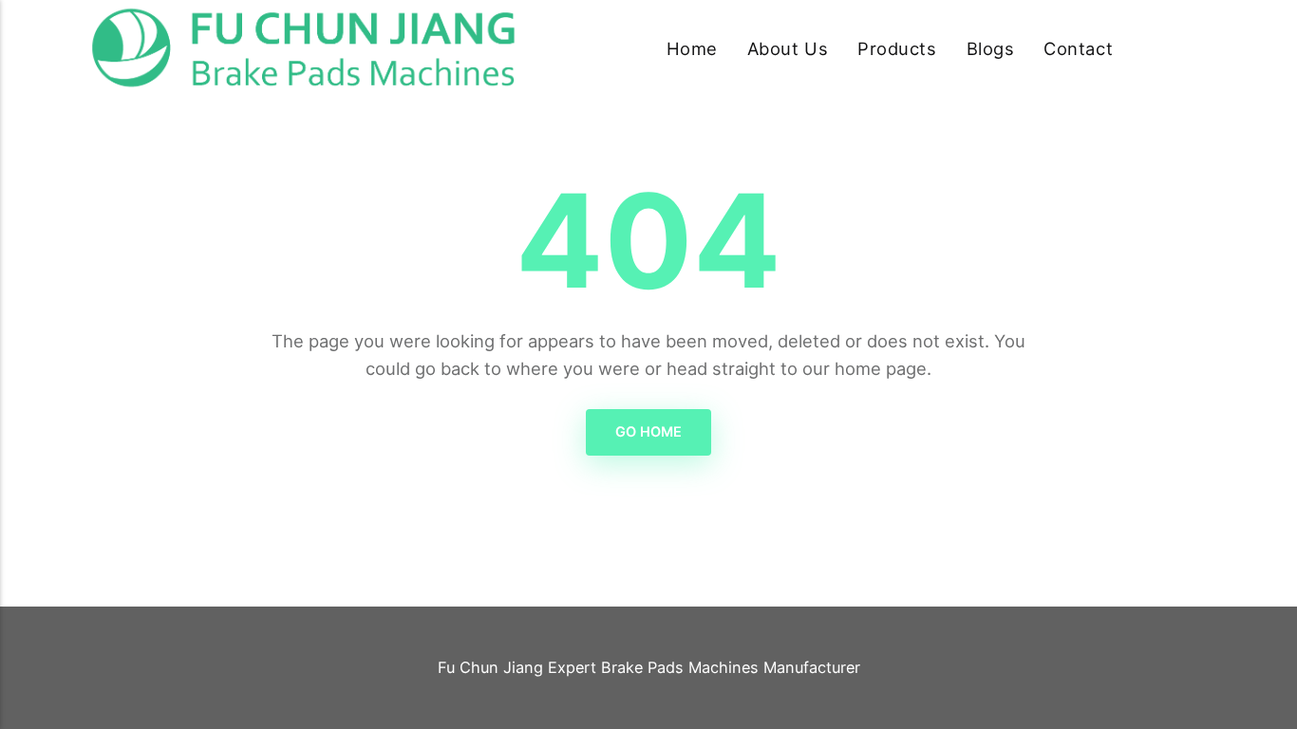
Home (692, 48)
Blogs (991, 48)
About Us (787, 48)
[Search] (1195, 49)
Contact (1078, 48)
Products (896, 48)
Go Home (648, 431)
